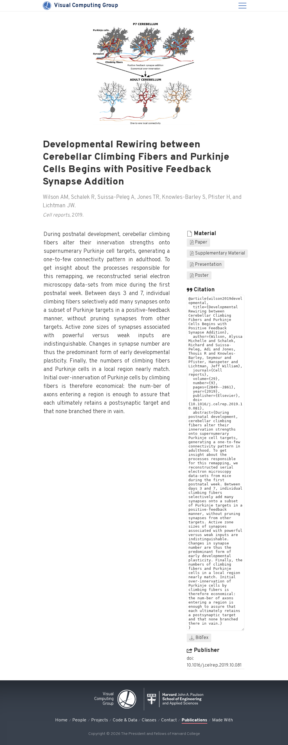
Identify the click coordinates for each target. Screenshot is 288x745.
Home (61, 720)
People (79, 720)
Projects (99, 720)
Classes (149, 720)
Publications (194, 720)
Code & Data (125, 720)
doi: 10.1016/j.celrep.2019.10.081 (214, 662)
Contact (169, 720)
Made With (222, 720)
